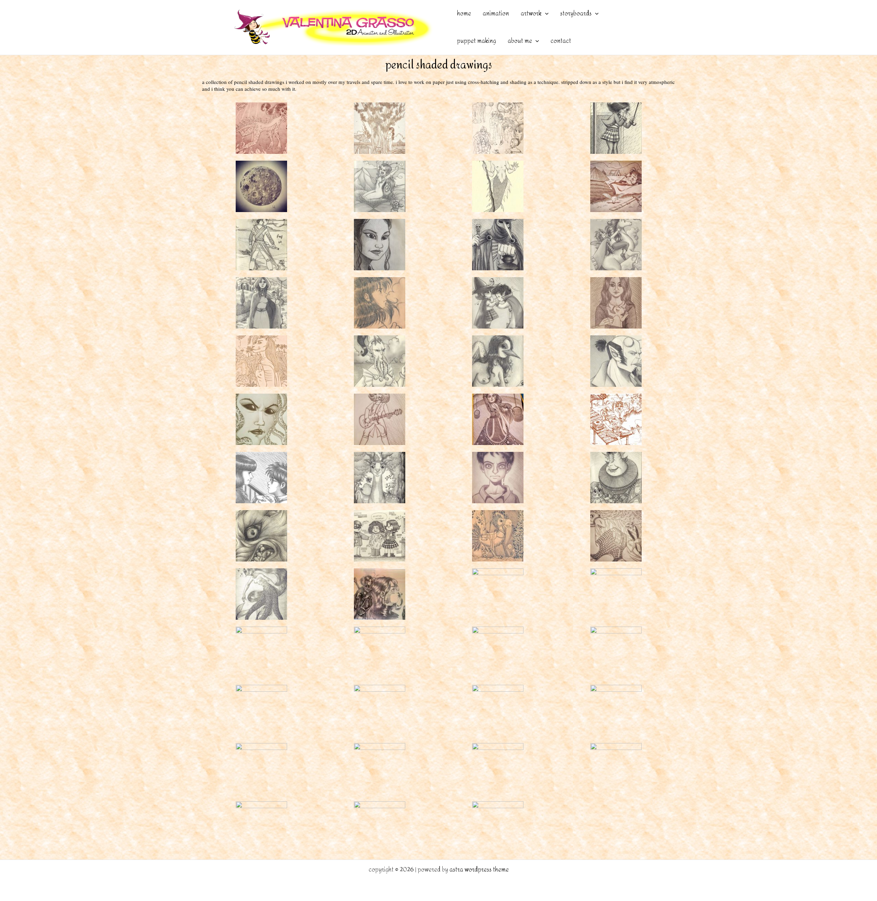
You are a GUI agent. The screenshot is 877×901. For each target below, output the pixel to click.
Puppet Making (476, 41)
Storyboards (576, 13)
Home (464, 13)
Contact (561, 41)
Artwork (531, 13)
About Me (520, 41)
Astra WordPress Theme (479, 869)
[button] (545, 13)
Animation (496, 13)
